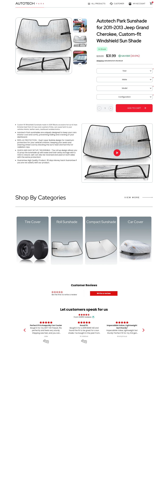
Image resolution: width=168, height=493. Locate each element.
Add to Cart (134, 108)
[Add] (110, 108)
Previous (14, 46)
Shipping (100, 61)
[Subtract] (99, 108)
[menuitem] (151, 3)
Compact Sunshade (101, 222)
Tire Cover (33, 222)
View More (132, 197)
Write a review (104, 293)
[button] (25, 330)
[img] (84, 315)
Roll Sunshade (66, 222)
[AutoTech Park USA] (29, 3)
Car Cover (135, 222)
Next (73, 46)
